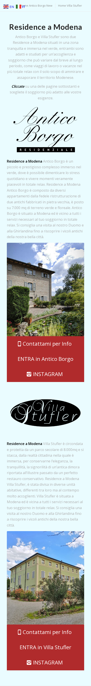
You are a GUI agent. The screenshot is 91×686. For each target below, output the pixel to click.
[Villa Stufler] (45, 578)
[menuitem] (36, 5)
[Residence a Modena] (45, 129)
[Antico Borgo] (45, 289)
